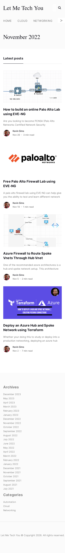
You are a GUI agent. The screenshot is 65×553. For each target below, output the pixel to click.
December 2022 (12, 419)
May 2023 (8, 398)
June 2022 (9, 443)
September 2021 (12, 480)
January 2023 (10, 415)
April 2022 (9, 451)
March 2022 (9, 456)
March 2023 (9, 406)
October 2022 (11, 427)
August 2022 (10, 435)
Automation (9, 502)
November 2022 (12, 423)
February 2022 (11, 460)
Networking (43, 20)
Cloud (23, 20)
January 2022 (10, 464)
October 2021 (10, 476)
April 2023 (9, 402)
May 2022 (8, 447)
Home (7, 20)
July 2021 (8, 488)
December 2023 (12, 394)
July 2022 (8, 439)
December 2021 (11, 468)
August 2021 (10, 484)
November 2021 (12, 472)
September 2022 (12, 431)
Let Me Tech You (23, 8)
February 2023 (11, 410)
